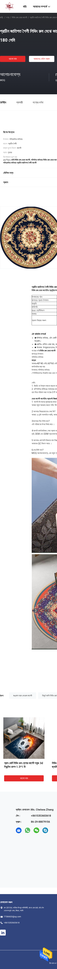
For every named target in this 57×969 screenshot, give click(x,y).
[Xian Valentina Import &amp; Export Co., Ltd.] (9, 6)
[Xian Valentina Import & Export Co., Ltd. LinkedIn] (3, 933)
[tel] (54, 830)
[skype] (45, 830)
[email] (19, 830)
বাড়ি (1, 17)
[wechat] (36, 830)
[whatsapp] (27, 830)
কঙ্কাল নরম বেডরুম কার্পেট (22, 695)
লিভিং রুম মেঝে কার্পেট (19, 17)
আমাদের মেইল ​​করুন (42, 58)
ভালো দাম (13, 58)
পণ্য (7, 17)
